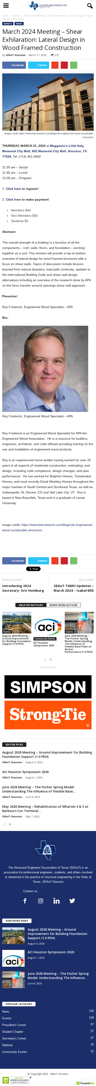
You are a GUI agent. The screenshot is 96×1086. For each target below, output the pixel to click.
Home (5, 15)
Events (16, 15)
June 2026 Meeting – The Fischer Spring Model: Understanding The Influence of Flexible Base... (38, 789)
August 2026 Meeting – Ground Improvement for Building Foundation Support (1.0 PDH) (16, 639)
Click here (13, 189)
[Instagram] (41, 902)
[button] (89, 6)
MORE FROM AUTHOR (63, 605)
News (19, 23)
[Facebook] (25, 902)
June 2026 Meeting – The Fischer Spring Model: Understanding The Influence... (58, 975)
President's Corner (14, 1025)
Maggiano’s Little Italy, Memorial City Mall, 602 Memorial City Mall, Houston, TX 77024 (44, 151)
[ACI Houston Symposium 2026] (48, 626)
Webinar (7, 1045)
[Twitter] (73, 902)
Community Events (45, 638)
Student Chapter (12, 1031)
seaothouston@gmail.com (56, 891)
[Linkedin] (57, 902)
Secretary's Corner (14, 1038)
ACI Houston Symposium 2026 (43, 644)
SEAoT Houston (16, 55)
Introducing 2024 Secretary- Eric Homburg (23, 588)
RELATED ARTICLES (31, 605)
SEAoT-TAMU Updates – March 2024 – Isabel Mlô (74, 588)
